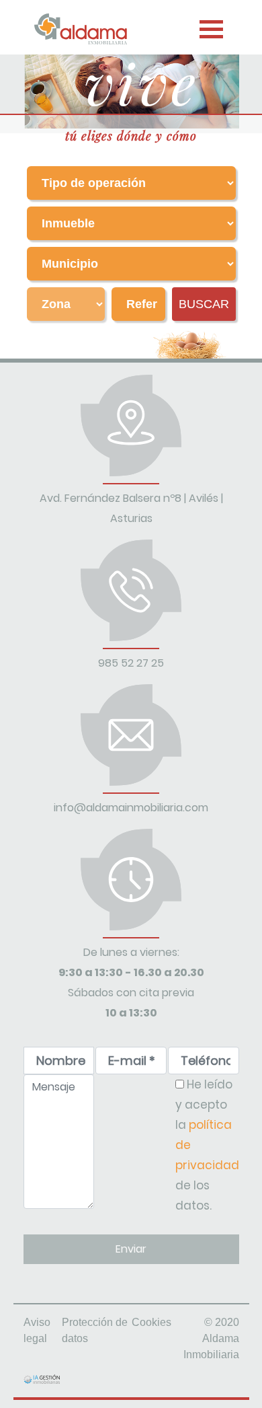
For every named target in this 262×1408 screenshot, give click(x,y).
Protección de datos (95, 1330)
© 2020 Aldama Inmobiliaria (211, 1338)
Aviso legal (37, 1330)
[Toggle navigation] (209, 26)
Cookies (151, 1322)
